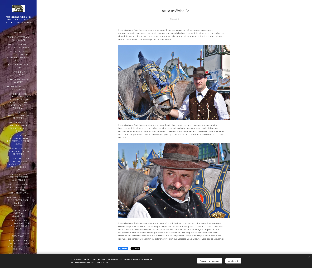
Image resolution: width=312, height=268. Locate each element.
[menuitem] (18, 32)
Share (124, 249)
